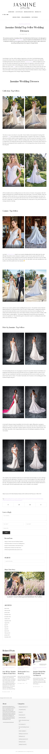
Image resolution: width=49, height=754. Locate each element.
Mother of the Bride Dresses (24, 721)
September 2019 (8, 620)
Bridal (10, 667)
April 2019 (6, 628)
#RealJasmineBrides (25, 17)
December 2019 (8, 614)
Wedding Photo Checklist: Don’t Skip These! (13, 547)
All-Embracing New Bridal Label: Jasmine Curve (13, 549)
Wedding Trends (16, 17)
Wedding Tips (38, 11)
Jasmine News (11, 11)
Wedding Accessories (23, 733)
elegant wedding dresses (9, 498)
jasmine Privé (31, 498)
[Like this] (28, 34)
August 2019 (7, 622)
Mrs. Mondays (22, 724)
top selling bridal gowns (17, 500)
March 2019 (7, 630)
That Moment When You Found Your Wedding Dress (14, 543)
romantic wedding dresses (8, 500)
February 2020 (7, 610)
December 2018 (8, 637)
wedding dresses (19, 39)
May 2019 (6, 626)
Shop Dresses (35, 17)
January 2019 (7, 635)
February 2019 (7, 633)
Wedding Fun (22, 736)
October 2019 (7, 618)
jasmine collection (18, 498)
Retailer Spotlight (22, 731)
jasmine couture (25, 498)
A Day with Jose (19, 11)
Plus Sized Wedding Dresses (24, 727)
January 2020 (7, 612)
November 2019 (8, 616)
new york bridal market (38, 498)
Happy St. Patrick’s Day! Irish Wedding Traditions (14, 541)
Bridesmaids (20, 667)
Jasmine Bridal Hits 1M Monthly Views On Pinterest (39, 673)
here (14, 66)
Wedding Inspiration (29, 11)
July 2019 (6, 624)
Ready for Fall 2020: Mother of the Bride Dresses (14, 545)
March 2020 (7, 608)
